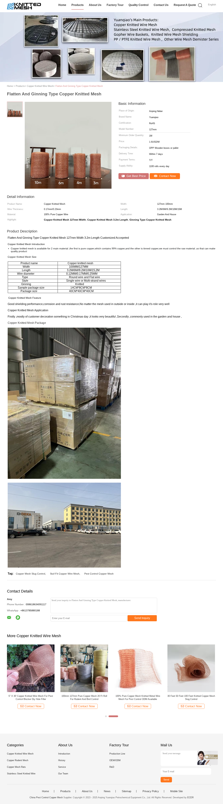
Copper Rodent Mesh (17, 760)
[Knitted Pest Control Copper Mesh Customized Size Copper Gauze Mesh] (172, 668)
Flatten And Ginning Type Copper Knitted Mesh (79, 86)
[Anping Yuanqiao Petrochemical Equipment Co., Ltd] (24, 6)
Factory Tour (115, 4)
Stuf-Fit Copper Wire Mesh (64, 573)
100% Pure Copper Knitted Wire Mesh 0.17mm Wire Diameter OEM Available (65, 697)
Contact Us (161, 4)
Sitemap (126, 791)
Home (62, 4)
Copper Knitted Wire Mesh (20, 753)
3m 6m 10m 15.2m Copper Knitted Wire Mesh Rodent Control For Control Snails (119, 697)
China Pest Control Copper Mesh (46, 797)
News (107, 791)
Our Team (63, 773)
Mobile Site (176, 791)
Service (62, 767)
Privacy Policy (151, 791)
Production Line (117, 753)
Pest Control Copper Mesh (99, 573)
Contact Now (167, 176)
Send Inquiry (142, 618)
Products (77, 4)
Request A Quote (185, 4)
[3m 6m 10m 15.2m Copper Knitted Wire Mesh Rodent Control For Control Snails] (119, 668)
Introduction (64, 753)
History (61, 760)
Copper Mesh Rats (16, 767)
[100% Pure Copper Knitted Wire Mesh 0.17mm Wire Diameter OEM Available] (65, 668)
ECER (190, 797)
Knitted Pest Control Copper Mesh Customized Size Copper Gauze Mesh (172, 697)
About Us (95, 4)
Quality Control (138, 4)
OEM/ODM (115, 760)
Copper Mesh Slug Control (30, 573)
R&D (111, 767)
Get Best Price (136, 176)
